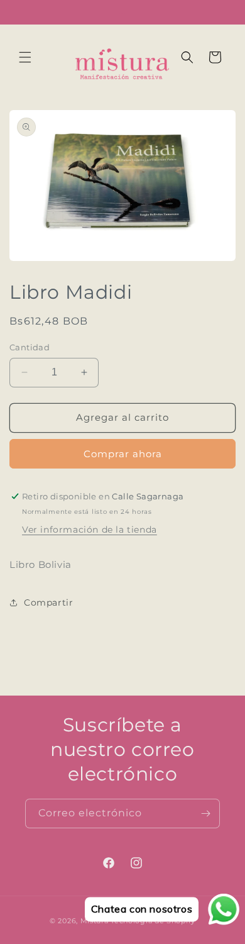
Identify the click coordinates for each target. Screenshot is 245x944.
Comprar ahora (123, 454)
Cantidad (29, 347)
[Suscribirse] (205, 813)
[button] (25, 57)
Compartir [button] (48, 602)
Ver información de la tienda (89, 529)
